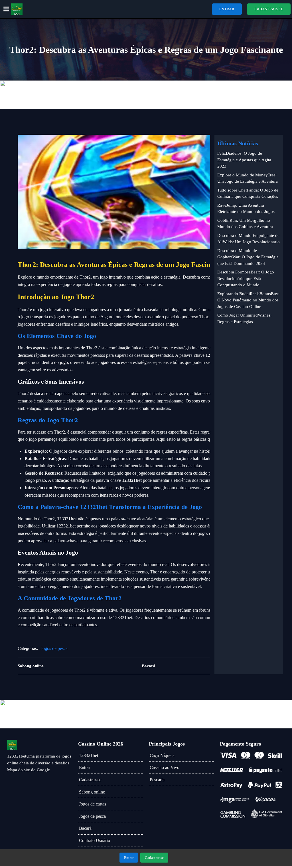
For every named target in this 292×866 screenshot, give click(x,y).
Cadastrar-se (90, 779)
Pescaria (157, 779)
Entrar (84, 767)
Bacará (85, 828)
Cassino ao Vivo (164, 767)
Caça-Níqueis (162, 755)
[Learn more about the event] (146, 94)
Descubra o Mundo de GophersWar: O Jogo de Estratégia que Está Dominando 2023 (248, 257)
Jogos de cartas (92, 803)
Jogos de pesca (54, 648)
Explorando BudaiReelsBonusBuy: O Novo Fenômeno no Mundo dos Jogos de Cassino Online (248, 300)
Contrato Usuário (94, 840)
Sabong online (92, 792)
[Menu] (6, 9)
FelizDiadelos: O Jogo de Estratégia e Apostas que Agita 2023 (244, 159)
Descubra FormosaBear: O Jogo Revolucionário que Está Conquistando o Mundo (245, 278)
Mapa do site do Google (28, 770)
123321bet (88, 755)
